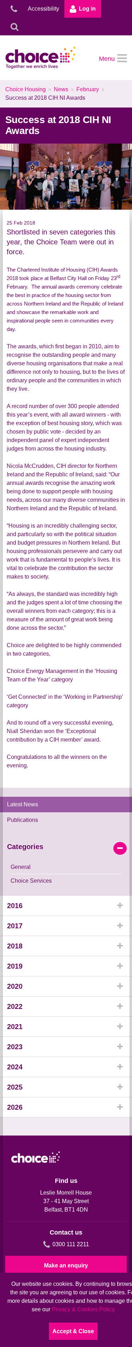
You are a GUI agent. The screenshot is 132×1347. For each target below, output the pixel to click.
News (61, 89)
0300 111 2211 (70, 1244)
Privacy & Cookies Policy (83, 1309)
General (21, 867)
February (87, 89)
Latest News (22, 804)
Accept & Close (73, 1331)
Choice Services (31, 881)
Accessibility (43, 9)
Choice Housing (25, 89)
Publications (22, 820)
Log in (87, 9)
